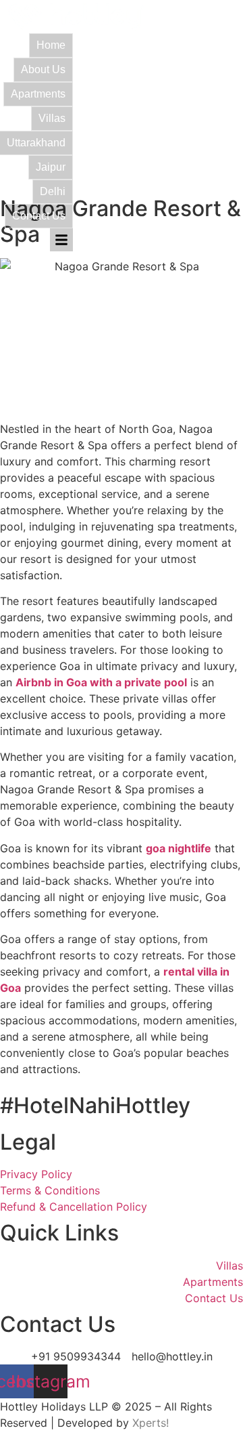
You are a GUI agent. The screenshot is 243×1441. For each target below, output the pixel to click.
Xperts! (150, 1422)
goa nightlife (178, 848)
